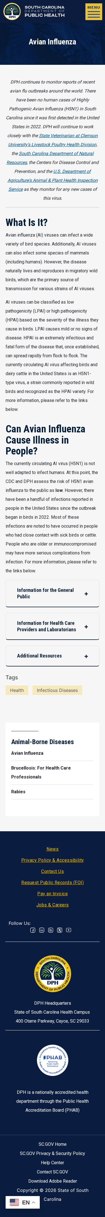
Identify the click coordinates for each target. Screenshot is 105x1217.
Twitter (59, 930)
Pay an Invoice (52, 893)
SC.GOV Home (53, 1144)
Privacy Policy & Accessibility (52, 860)
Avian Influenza (27, 753)
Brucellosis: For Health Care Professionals (41, 772)
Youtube (68, 930)
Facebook (32, 930)
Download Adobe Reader (52, 1181)
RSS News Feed (50, 930)
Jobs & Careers (52, 905)
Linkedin (41, 930)
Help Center (52, 1162)
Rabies (18, 791)
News (52, 849)
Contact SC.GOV (52, 1172)
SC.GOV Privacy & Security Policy (52, 1153)
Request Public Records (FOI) (52, 882)
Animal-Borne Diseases (42, 742)
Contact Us (52, 871)
